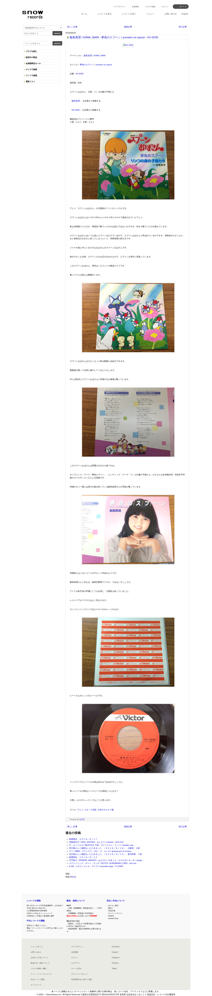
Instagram (116, 958)
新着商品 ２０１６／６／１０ (83, 857)
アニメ (80, 810)
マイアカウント (119, 7)
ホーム (84, 14)
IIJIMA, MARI (100, 55)
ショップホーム (37, 947)
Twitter (114, 969)
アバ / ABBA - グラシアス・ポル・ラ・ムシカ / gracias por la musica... (101, 851)
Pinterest (115, 963)
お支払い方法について (39, 958)
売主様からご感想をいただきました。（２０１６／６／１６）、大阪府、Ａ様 (104, 848)
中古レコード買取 (38, 979)
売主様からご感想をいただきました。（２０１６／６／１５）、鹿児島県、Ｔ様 (105, 854)
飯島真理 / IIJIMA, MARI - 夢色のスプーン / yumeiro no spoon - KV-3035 (114, 37)
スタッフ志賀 (90, 810)
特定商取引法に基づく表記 (81, 979)
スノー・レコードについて (41, 974)
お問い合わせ (36, 952)
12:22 (82, 819)
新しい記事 (72, 27)
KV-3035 (80, 74)
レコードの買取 (34, 900)
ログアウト (75, 963)
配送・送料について (76, 900)
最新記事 (128, 27)
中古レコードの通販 (36, 920)
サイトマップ (36, 985)
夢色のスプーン (87, 64)
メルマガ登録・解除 (38, 969)
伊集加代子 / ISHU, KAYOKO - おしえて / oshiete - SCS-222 (96, 842)
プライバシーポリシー (80, 974)
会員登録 (135, 7)
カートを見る (76, 969)
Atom (73, 877)
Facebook (116, 947)
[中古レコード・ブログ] (32, 14)
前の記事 (183, 27)
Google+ (115, 952)
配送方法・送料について (40, 963)
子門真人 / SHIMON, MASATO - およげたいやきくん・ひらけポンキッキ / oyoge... (106, 860)
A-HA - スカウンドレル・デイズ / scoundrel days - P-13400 (96, 866)
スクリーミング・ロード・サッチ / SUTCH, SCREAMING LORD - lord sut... (103, 863)
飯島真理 (88, 55)
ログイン (165, 7)
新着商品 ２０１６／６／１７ (83, 839)
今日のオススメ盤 (105, 810)
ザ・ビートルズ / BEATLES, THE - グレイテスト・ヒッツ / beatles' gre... (102, 845)
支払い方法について (116, 900)
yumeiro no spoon (104, 64)
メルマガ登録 (150, 7)
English (185, 14)
